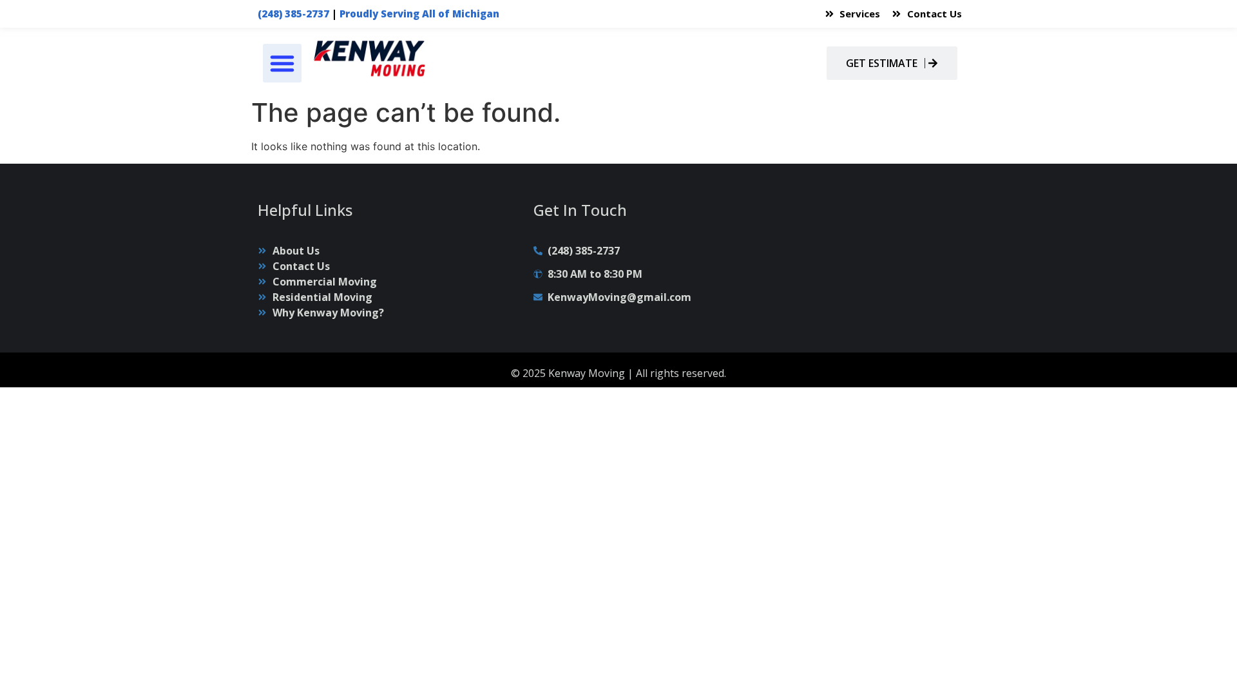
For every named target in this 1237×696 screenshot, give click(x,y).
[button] (282, 63)
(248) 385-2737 (293, 13)
